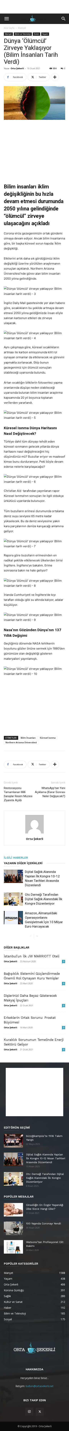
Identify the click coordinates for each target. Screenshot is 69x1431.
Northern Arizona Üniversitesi (21, 742)
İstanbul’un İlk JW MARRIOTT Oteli (31, 956)
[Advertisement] (34, 7)
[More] (55, 77)
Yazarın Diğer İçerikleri (23, 863)
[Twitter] (40, 1412)
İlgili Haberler (16, 857)
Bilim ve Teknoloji (23, 34)
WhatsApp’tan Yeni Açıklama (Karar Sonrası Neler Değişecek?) (50, 792)
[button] (6, 19)
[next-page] (36, 936)
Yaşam (45, 34)
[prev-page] (30, 936)
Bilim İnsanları (28, 737)
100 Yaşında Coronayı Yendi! (43, 1223)
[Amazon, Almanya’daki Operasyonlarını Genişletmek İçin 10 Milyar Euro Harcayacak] (13, 917)
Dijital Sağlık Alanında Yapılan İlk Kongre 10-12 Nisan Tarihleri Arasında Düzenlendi (45, 1158)
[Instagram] (29, 1412)
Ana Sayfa (9, 28)
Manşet (22, 28)
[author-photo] (34, 833)
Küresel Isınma (48, 737)
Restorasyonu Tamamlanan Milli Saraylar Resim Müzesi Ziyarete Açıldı (18, 794)
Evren (36, 34)
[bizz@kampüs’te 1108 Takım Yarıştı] (13, 1141)
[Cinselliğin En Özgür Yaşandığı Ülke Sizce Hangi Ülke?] (13, 1209)
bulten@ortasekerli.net (39, 1386)
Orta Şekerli (17, 68)
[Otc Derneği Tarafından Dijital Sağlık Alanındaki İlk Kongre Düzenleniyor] (13, 899)
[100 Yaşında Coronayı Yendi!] (13, 1228)
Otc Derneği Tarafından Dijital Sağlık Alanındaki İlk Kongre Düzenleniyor (43, 899)
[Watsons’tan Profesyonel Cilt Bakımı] (13, 1247)
